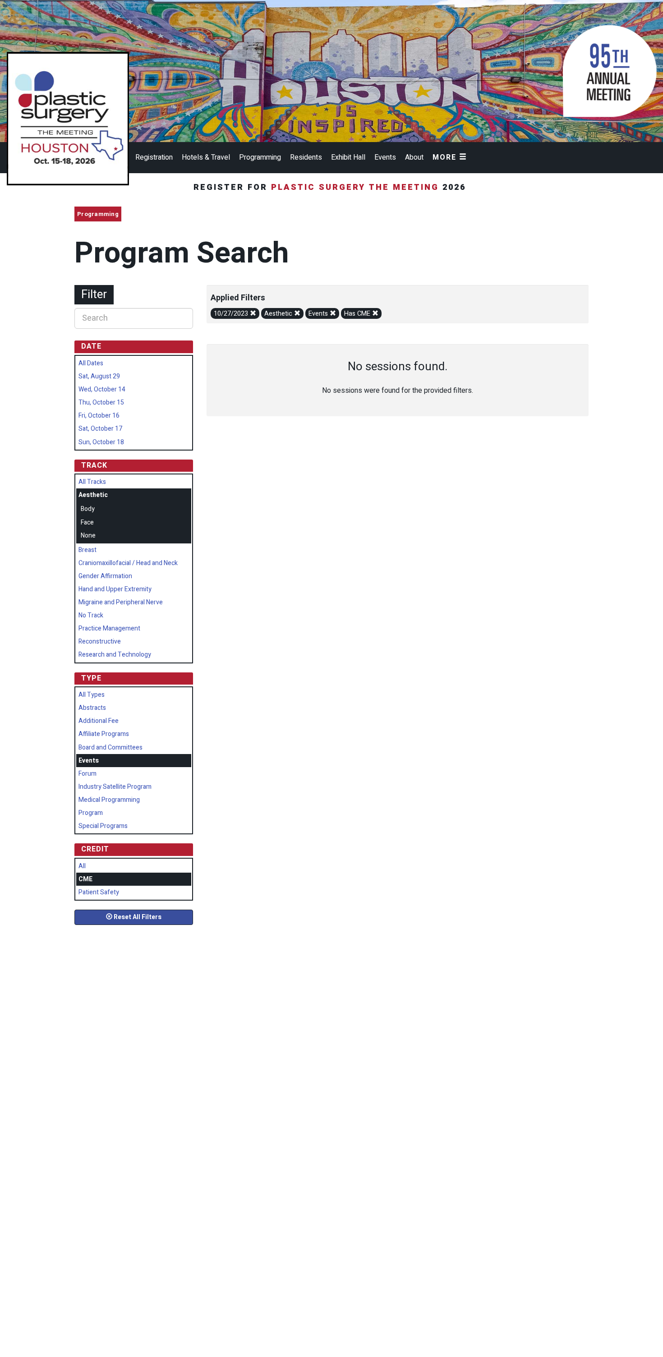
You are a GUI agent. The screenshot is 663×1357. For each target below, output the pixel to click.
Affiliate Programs (103, 734)
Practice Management (109, 628)
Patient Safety (98, 892)
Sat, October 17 (100, 428)
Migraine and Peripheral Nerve (120, 602)
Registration (154, 157)
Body (88, 509)
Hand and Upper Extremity (115, 589)
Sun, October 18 (101, 442)
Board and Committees (110, 747)
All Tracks (92, 482)
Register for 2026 (331, 187)
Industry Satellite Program (115, 786)
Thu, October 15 (101, 402)
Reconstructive (99, 641)
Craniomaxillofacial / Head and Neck (128, 563)
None (88, 535)
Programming (260, 157)
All (82, 866)
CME (85, 879)
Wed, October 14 (101, 389)
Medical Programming (109, 800)
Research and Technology (114, 654)
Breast (87, 550)
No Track (90, 615)
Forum (87, 773)
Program (90, 813)
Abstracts (92, 708)
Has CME (358, 313)
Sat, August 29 (99, 376)
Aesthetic (279, 313)
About (414, 157)
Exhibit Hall (348, 157)
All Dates (90, 363)
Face (87, 522)
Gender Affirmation (105, 576)
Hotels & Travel (206, 157)
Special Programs (103, 826)
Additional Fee (98, 721)
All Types (91, 694)
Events (385, 157)
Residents (306, 157)
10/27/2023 (232, 313)
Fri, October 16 (99, 415)
